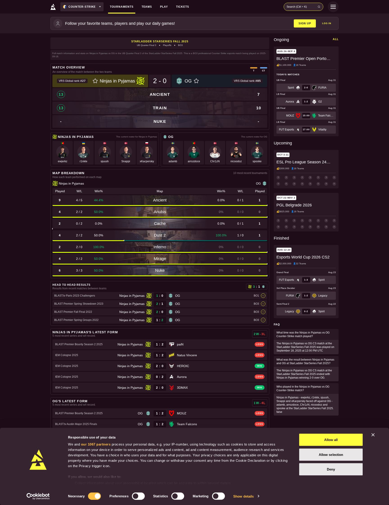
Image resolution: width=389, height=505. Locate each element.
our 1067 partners (96, 444)
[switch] (138, 496)
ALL (336, 39)
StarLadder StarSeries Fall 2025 (160, 41)
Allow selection (331, 454)
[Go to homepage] (53, 7)
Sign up (305, 23)
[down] (263, 295)
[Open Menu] (333, 6)
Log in (326, 23)
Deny (331, 469)
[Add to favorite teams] (95, 81)
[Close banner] (373, 434)
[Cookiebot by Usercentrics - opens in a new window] (38, 496)
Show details (243, 496)
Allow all (331, 440)
